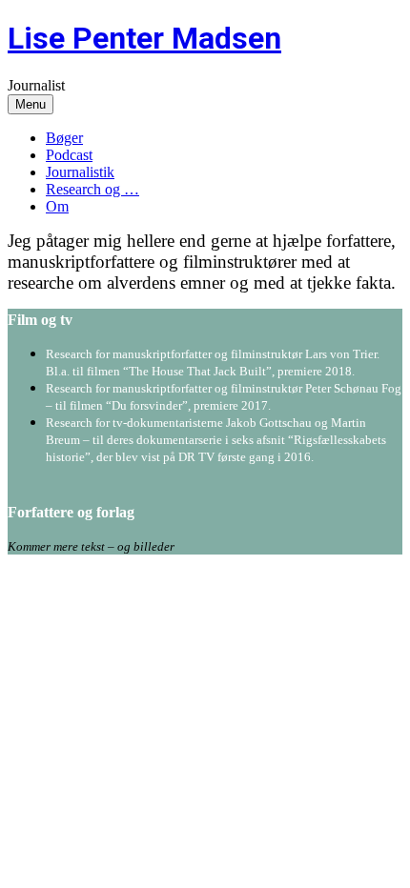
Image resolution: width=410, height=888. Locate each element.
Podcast (69, 155)
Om (57, 206)
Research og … (92, 189)
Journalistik (80, 172)
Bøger (64, 138)
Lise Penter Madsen (144, 38)
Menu (30, 104)
